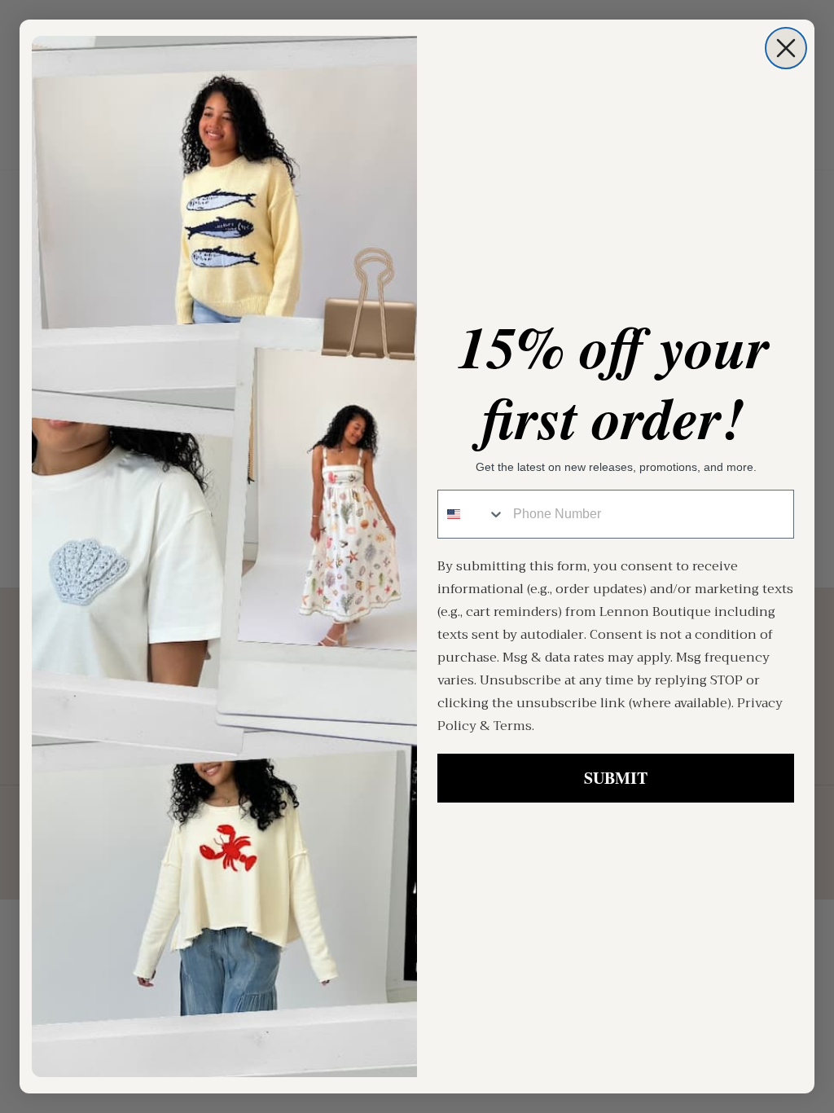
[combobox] (471, 514)
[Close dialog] (786, 48)
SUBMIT (615, 778)
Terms (513, 726)
